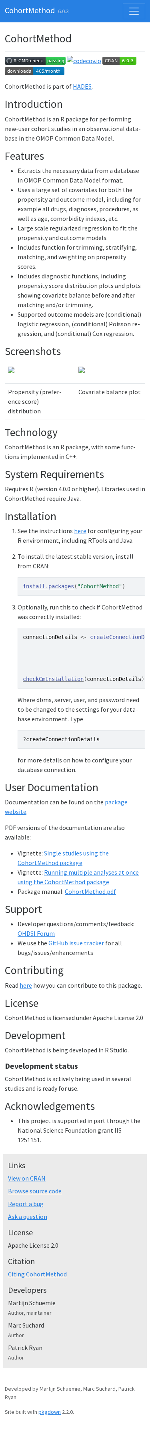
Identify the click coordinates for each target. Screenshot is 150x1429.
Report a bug (26, 1204)
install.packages (48, 586)
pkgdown (49, 1411)
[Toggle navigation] (134, 11)
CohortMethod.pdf (90, 891)
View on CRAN (27, 1178)
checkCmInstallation (53, 679)
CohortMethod (30, 10)
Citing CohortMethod (37, 1274)
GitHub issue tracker (76, 943)
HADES (82, 86)
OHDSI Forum (36, 933)
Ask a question (27, 1217)
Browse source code (35, 1191)
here (80, 531)
